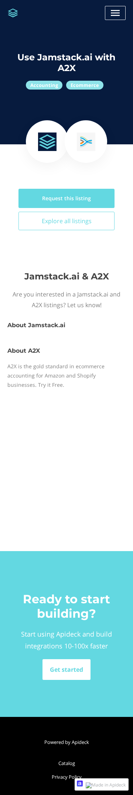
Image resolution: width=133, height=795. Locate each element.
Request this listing (66, 198)
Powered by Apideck (66, 742)
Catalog (66, 763)
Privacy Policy (67, 777)
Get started (66, 669)
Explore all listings (67, 221)
